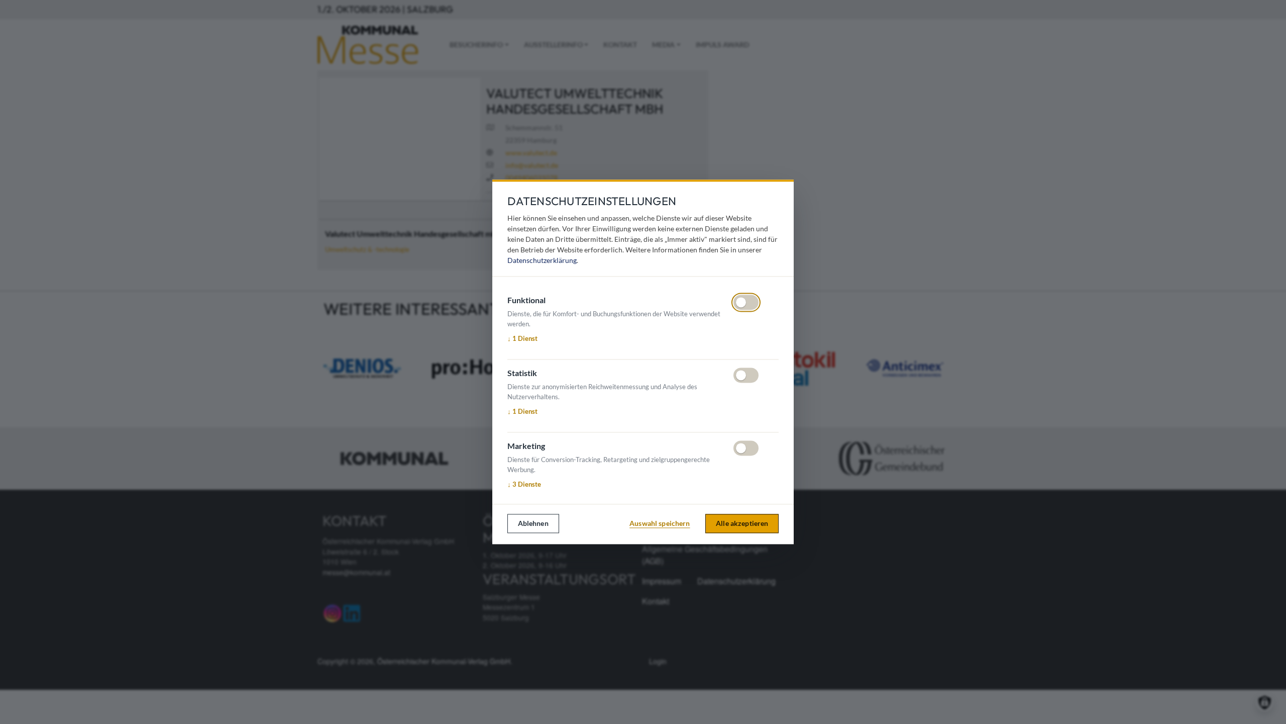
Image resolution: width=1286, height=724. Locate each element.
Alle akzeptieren (742, 523)
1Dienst (522, 338)
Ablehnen (533, 523)
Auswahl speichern (659, 523)
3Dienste (524, 484)
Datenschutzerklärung (542, 260)
